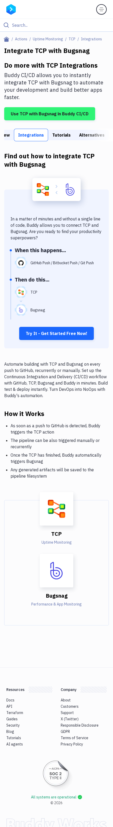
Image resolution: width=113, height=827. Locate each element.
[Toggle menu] (101, 9)
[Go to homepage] (11, 9)
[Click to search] (56, 25)
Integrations (31, 135)
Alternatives (92, 135)
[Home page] (7, 39)
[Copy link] (50, 413)
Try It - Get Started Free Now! (56, 333)
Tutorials (61, 135)
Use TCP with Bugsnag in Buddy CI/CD (50, 113)
